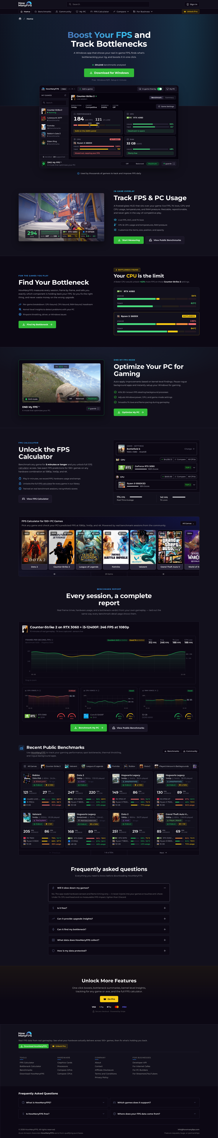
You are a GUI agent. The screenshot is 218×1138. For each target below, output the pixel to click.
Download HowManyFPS (35, 1046)
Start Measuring (129, 240)
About (98, 1062)
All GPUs (192, 459)
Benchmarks (43, 11)
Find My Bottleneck (37, 324)
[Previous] (55, 574)
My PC (81, 11)
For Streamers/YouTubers (145, 1073)
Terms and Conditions (106, 1073)
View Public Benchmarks (165, 240)
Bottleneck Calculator (30, 1066)
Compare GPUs (64, 1070)
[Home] (20, 19)
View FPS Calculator (35, 499)
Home (25, 11)
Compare (119, 11)
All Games (188, 523)
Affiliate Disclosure (104, 1070)
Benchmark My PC (89, 728)
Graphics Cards (64, 1062)
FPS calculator (45, 483)
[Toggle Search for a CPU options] (194, 484)
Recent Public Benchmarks (55, 747)
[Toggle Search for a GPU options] (194, 467)
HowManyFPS (38, 752)
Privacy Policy (101, 1077)
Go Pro (111, 999)
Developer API (140, 1062)
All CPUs (192, 476)
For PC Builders (140, 1070)
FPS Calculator (99, 11)
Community (63, 11)
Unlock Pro (192, 11)
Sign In (193, 4)
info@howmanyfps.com (188, 1129)
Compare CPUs (64, 1073)
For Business (141, 11)
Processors (62, 1066)
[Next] (163, 574)
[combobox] (110, 4)
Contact (98, 1066)
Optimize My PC (130, 412)
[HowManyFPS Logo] (25, 4)
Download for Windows (109, 73)
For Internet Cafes (141, 1066)
